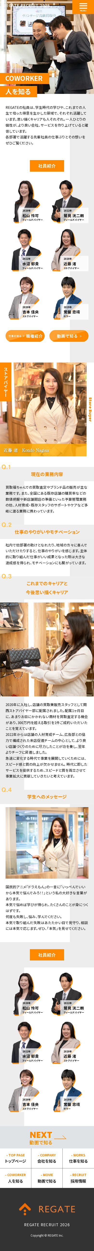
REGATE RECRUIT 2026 (27, 5)
